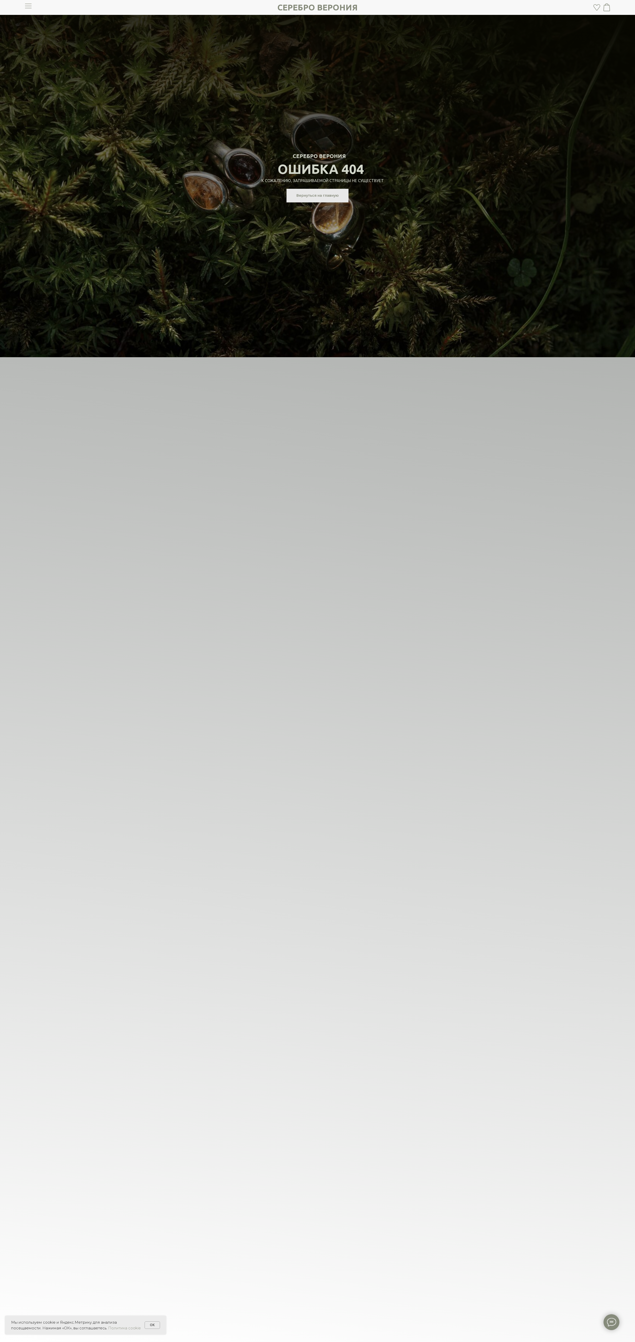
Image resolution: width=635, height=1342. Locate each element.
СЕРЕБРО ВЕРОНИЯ (317, 7)
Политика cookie (124, 1328)
